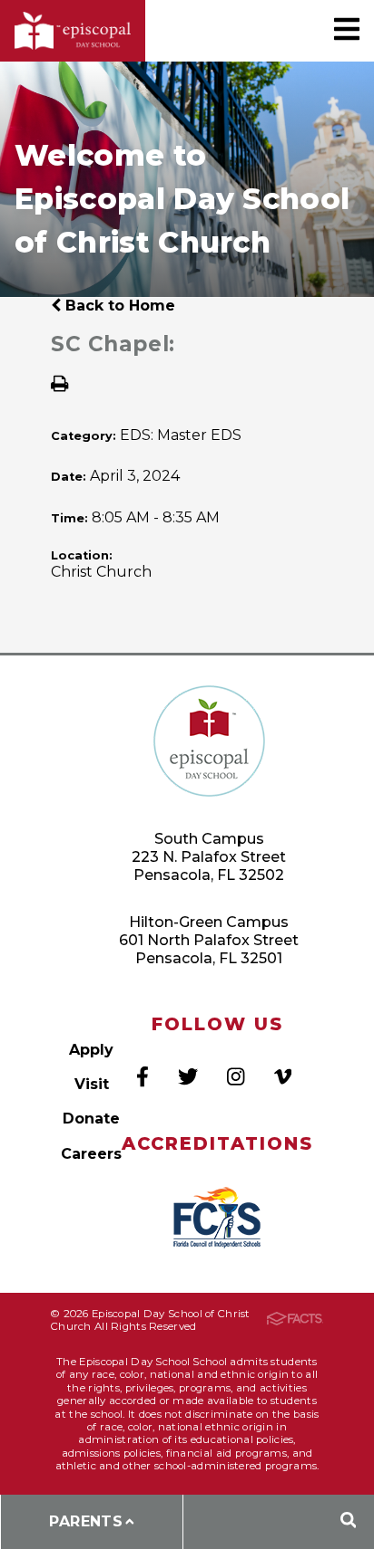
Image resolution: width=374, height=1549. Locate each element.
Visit (91, 1084)
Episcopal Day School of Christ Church (72, 31)
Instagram (235, 1076)
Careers (91, 1153)
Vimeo (283, 1076)
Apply (91, 1049)
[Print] (59, 385)
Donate (91, 1118)
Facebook (142, 1076)
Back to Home (118, 305)
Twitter (188, 1076)
